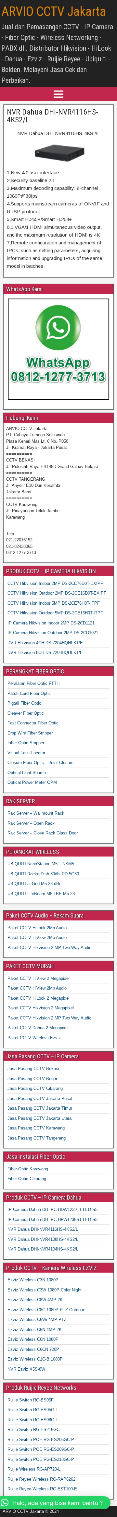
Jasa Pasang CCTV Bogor (32, 1078)
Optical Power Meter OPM (32, 782)
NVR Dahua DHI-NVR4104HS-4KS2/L (42, 1249)
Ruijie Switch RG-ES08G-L (32, 1419)
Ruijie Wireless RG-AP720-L (33, 1469)
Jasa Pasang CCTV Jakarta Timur (39, 1108)
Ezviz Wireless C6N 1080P (32, 1339)
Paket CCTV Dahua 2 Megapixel (38, 1027)
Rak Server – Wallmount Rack (35, 813)
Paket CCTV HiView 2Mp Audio (37, 937)
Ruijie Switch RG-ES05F (30, 1400)
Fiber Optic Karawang (27, 1168)
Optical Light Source (26, 772)
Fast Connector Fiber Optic (32, 723)
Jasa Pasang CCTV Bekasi (33, 1068)
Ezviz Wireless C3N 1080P (32, 1279)
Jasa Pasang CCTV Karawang (36, 1128)
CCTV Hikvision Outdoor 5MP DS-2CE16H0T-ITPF (55, 612)
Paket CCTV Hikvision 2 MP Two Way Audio (49, 947)
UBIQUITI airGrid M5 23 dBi (33, 883)
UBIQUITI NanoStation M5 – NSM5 (40, 863)
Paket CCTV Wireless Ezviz (34, 1037)
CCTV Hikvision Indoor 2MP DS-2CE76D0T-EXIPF (55, 583)
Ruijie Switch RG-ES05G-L (32, 1409)
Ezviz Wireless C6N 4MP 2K (34, 1329)
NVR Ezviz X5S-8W (26, 1369)
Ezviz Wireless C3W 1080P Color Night (44, 1290)
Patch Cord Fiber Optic (29, 693)
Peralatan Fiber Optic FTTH (33, 683)
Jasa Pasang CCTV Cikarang (35, 1088)
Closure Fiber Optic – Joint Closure (40, 762)
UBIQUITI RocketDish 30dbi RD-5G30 (43, 873)
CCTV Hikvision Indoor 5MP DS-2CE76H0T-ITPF (53, 603)
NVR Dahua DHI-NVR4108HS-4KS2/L (42, 1239)
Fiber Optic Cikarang (26, 1178)
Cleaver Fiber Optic (25, 713)
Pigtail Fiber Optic (24, 703)
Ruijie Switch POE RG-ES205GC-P (40, 1439)
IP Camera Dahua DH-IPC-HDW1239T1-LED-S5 (52, 1209)
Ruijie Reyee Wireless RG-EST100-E (42, 1488)
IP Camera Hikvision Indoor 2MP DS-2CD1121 (51, 623)
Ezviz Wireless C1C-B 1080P (35, 1359)
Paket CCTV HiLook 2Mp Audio (37, 927)
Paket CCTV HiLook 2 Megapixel (38, 998)
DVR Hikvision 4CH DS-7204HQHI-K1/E (45, 642)
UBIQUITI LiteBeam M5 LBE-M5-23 (41, 893)
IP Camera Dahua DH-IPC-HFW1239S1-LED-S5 (52, 1219)
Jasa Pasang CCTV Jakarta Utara (39, 1118)
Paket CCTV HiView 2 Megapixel (38, 978)
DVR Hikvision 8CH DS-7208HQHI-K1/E (45, 652)
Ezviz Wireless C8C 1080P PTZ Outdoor (45, 1309)
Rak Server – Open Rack (31, 823)
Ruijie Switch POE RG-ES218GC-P (40, 1459)
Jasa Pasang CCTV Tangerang (36, 1138)
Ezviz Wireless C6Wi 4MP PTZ (37, 1319)
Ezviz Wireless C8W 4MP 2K (35, 1299)
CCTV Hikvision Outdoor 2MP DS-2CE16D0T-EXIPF (56, 593)
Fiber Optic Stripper (25, 742)
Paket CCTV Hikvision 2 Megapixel (40, 1007)
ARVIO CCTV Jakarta (53, 11)
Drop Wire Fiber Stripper (30, 733)
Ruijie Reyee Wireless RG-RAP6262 (41, 1479)
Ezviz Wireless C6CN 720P (33, 1349)
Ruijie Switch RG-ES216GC (33, 1429)
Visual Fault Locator (26, 752)
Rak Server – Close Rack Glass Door (42, 833)
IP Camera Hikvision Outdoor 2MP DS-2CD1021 (52, 632)
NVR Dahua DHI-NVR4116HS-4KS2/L (52, 115)
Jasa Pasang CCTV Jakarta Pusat (39, 1098)
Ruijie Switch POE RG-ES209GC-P (40, 1449)
